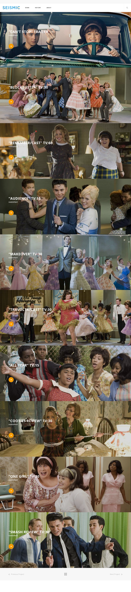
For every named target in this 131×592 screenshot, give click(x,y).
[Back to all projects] (65, 574)
